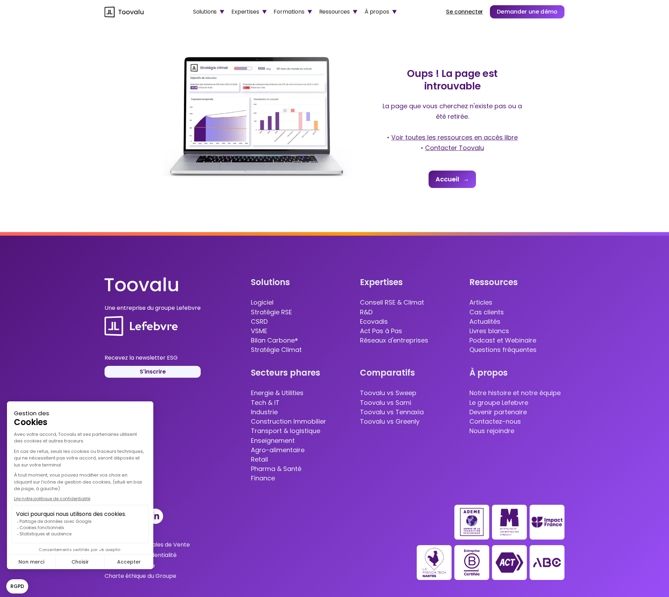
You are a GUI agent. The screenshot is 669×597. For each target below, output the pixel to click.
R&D (366, 312)
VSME (259, 331)
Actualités (484, 321)
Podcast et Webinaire (502, 340)
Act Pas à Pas (381, 331)
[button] (208, 12)
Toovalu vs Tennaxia (392, 412)
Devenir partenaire (498, 412)
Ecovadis (374, 321)
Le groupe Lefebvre (498, 403)
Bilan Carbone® (274, 340)
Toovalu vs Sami (385, 403)
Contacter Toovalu (454, 147)
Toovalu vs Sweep (388, 393)
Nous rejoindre (491, 431)
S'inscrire (153, 372)
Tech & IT (265, 403)
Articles (480, 302)
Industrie (264, 412)
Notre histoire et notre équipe (515, 393)
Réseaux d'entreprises (394, 340)
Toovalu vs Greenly (390, 421)
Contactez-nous (495, 421)
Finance (263, 478)
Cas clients (486, 312)
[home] (124, 11)
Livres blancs (489, 331)
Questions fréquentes (503, 350)
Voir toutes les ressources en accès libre (454, 137)
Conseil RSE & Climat (392, 302)
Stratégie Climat (276, 350)
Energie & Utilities (277, 393)
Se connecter (464, 12)
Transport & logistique (285, 431)
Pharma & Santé (276, 469)
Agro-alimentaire (278, 450)
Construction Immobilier (288, 421)
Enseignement (273, 441)
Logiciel (262, 302)
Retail (259, 459)
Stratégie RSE (271, 312)
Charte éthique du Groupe (140, 576)
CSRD (259, 321)
